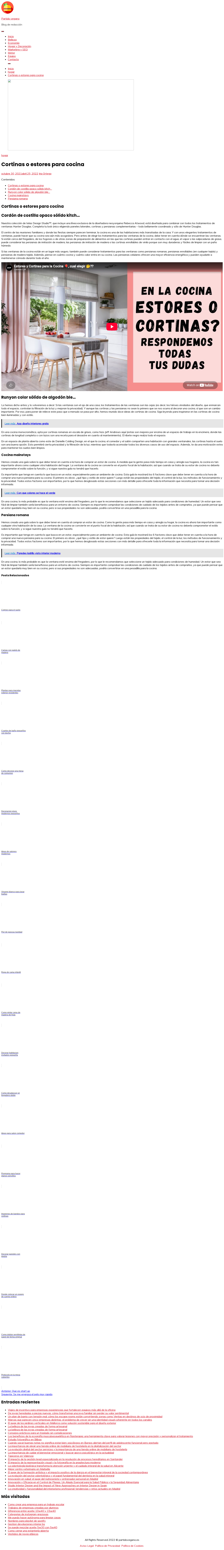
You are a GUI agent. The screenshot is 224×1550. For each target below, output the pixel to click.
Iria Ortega (45, 173)
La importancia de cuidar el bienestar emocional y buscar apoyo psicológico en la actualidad (61, 1452)
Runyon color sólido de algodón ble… (29, 192)
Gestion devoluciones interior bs (26, 1524)
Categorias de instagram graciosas (28, 1514)
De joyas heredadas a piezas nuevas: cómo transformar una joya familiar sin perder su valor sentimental (68, 1413)
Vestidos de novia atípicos (23, 1534)
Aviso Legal (87, 1545)
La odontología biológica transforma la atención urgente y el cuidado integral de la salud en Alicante (65, 1465)
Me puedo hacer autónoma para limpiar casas (34, 1517)
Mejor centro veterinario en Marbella (29, 1469)
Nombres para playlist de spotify (27, 1520)
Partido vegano (10, 18)
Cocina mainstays (18, 195)
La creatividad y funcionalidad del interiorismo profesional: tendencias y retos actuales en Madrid (64, 1488)
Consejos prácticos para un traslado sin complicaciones (40, 1432)
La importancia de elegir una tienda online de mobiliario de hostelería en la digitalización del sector (64, 1446)
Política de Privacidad (107, 1545)
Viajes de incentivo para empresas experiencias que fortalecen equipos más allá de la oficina (61, 1409)
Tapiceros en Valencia (20, 1455)
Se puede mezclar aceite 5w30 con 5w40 (32, 1527)
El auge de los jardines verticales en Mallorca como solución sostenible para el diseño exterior (62, 1423)
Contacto (13, 59)
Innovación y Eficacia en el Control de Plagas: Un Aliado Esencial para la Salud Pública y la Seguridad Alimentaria (73, 1482)
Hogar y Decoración (19, 46)
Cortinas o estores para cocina (26, 185)
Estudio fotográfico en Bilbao (25, 1439)
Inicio (11, 36)
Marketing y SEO (18, 49)
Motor (11, 52)
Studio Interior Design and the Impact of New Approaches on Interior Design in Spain (57, 1485)
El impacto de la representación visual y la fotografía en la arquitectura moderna (54, 1462)
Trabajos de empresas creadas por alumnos (33, 1507)
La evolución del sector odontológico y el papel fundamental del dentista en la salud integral (61, 1475)
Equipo (12, 56)
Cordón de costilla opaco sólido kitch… (30, 188)
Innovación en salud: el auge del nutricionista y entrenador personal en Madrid (53, 1478)
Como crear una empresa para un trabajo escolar (36, 1504)
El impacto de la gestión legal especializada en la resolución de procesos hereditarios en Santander (65, 1459)
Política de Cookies (132, 1545)
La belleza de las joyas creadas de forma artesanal (37, 1426)
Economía (13, 43)
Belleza (12, 39)
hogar (4, 155)
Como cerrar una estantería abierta (28, 1530)
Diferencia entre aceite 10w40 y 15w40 (32, 1511)
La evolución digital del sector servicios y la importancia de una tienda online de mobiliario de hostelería (67, 1449)
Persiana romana (18, 198)
